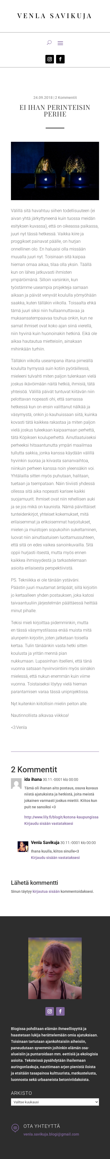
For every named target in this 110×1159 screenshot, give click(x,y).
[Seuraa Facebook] (60, 59)
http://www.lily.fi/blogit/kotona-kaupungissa (61, 817)
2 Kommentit (66, 97)
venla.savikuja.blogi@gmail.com (51, 1134)
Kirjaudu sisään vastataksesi (48, 823)
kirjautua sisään (46, 891)
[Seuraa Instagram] (49, 59)
